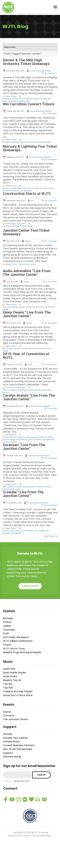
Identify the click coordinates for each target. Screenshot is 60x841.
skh (47, 530)
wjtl (27, 101)
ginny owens (7, 348)
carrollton (6, 142)
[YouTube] (12, 799)
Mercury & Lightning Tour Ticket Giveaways (30, 148)
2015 (4, 390)
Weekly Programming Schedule (22, 652)
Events (7, 712)
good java (30, 437)
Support (8, 753)
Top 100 (7, 684)
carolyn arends (9, 437)
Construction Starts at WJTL (27, 193)
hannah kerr (26, 142)
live (33, 307)
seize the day (22, 439)
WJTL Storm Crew (14, 648)
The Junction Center (15, 719)
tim (32, 200)
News (8, 96)
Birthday (8, 618)
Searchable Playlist (14, 672)
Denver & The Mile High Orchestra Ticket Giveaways (26, 62)
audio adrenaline (9, 307)
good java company (44, 437)
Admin (28, 241)
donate (16, 226)
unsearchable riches (11, 489)
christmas (6, 98)
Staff (6, 633)
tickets (48, 142)
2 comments (51, 113)
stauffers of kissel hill (11, 533)
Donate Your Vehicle (15, 738)
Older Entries (48, 536)
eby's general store (10, 486)
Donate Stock (11, 741)
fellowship (22, 390)
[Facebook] (5, 799)
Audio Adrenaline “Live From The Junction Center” (26, 273)
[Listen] (37, 799)
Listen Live (9, 669)
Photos (7, 622)
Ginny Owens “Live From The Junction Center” (27, 314)
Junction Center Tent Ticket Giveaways (26, 232)
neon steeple (39, 530)
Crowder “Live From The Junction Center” (23, 494)
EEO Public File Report (16, 637)
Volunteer (9, 629)
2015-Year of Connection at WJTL (26, 356)
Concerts (8, 715)
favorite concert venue (12, 188)
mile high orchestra (16, 101)
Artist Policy (10, 676)
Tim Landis (21, 223)
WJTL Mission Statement (18, 641)
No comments (51, 73)
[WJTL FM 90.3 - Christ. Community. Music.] (8, 7)
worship (5, 392)
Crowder (6, 530)
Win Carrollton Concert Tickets (29, 104)
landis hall (37, 98)
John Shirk (10, 387)
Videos (7, 626)
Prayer (7, 644)
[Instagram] (18, 799)
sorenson (47, 486)
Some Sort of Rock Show (17, 695)
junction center (25, 98)
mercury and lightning (22, 190)
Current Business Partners (19, 745)
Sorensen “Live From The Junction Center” (24, 447)
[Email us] (44, 799)
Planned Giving (12, 756)
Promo (14, 96)
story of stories (34, 439)
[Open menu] (55, 8)
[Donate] (31, 799)
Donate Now (30, 586)
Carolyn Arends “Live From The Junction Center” (29, 397)
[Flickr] (24, 799)
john (30, 364)
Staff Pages (11, 223)
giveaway (15, 142)
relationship (46, 390)
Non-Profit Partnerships (17, 749)
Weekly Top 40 (12, 680)
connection (12, 390)
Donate (7, 734)
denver (15, 98)
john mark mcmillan (31, 188)
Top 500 (8, 687)
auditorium (7, 226)
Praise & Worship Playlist (40, 71)
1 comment (52, 408)
